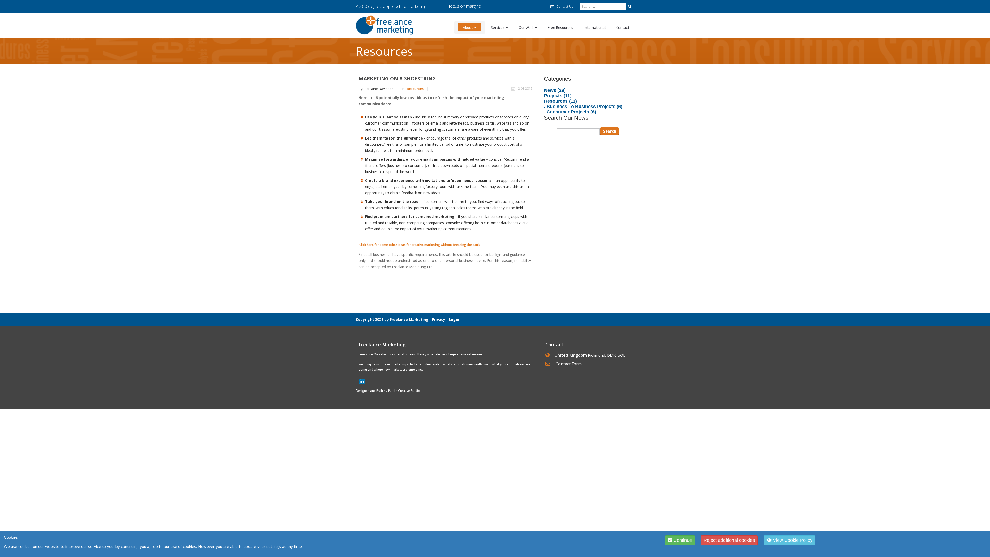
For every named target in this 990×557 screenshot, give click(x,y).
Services (498, 27)
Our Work (526, 27)
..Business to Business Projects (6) (583, 106)
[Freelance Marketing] (384, 25)
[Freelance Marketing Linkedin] (362, 381)
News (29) (555, 90)
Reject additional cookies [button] (729, 540)
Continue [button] (682, 540)
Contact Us (564, 6)
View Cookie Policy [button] (792, 540)
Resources (415, 88)
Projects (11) (558, 95)
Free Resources (560, 27)
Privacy (438, 319)
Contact (622, 27)
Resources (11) (560, 101)
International (595, 27)
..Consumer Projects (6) (570, 111)
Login (454, 319)
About (468, 27)
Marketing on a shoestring (397, 79)
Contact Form (569, 364)
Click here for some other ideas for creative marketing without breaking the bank (419, 245)
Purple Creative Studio (404, 391)
